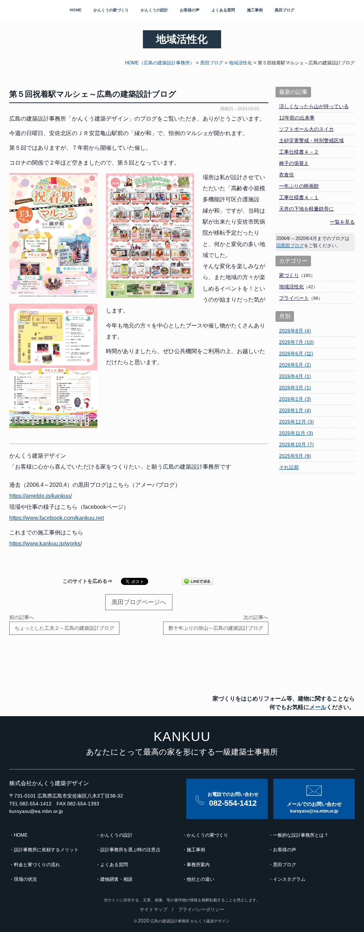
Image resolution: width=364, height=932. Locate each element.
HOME (75, 10)
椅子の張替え (294, 163)
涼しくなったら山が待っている (314, 106)
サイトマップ (153, 909)
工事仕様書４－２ (299, 152)
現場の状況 (25, 879)
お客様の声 (189, 10)
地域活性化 (291, 286)
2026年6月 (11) (296, 353)
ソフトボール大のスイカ (306, 129)
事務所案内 (198, 864)
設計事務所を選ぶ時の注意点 (130, 849)
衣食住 (286, 174)
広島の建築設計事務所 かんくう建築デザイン (190, 921)
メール (317, 707)
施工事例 (255, 10)
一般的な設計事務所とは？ (300, 835)
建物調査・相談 (116, 879)
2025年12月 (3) (296, 422)
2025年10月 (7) (296, 444)
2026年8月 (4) (295, 331)
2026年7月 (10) (296, 342)
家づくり (289, 275)
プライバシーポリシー (201, 909)
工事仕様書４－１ (299, 197)
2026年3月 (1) (295, 387)
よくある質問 (223, 10)
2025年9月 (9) (295, 456)
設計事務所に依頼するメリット (46, 849)
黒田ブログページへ (139, 602)
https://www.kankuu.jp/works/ (45, 543)
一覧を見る (342, 222)
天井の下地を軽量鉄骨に (306, 209)
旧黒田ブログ (290, 245)
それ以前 (289, 467)
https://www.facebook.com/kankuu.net (56, 518)
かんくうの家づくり (111, 10)
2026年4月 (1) (295, 376)
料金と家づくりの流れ (37, 864)
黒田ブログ (284, 10)
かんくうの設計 (154, 10)
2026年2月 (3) (295, 399)
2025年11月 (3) (296, 433)
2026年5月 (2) (295, 365)
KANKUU (182, 737)
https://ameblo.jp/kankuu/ (40, 496)
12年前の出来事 (297, 118)
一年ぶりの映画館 (299, 186)
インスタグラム (289, 879)
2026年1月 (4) (295, 410)
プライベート (294, 298)
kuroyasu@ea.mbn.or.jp (36, 811)
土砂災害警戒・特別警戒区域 (311, 140)
